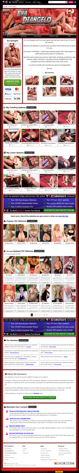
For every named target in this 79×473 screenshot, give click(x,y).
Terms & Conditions (46, 450)
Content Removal (45, 457)
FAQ (24, 450)
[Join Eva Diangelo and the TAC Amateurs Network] (8, 89)
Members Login (53, 36)
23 (47, 315)
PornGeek (28, 346)
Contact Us (26, 453)
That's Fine (59, 471)
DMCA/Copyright (45, 455)
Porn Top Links (57, 364)
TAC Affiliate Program (64, 450)
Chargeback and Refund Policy (49, 459)
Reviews (36, 393)
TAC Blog (7, 455)
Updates (21, 2)
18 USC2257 (44, 448)
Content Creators (63, 448)
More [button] (38, 2)
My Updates (37, 36)
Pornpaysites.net (22, 358)
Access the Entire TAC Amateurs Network (12, 82)
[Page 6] (44, 314)
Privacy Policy (51, 471)
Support (25, 448)
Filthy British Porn (14, 352)
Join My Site (63, 216)
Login (34, 2)
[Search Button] (66, 2)
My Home (9, 36)
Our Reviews (8, 448)
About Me (23, 36)
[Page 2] (42, 314)
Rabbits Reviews (30, 364)
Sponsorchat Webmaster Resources (65, 453)
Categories (28, 2)
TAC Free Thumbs (9, 457)
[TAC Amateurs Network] (5, 2)
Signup (71, 2)
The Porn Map (52, 346)
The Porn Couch (48, 352)
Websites (14, 2)
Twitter (7, 459)
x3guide (66, 356)
